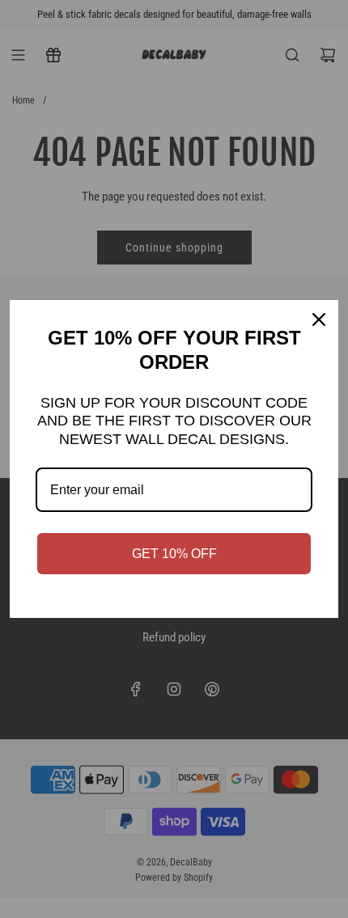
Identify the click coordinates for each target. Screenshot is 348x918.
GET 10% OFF (174, 554)
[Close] (318, 319)
